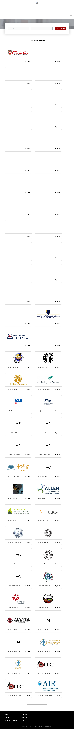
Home (6, 714)
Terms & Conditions (11, 720)
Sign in (23, 720)
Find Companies (61, 28)
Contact (7, 717)
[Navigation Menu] (71, 15)
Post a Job (24, 717)
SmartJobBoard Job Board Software (43, 726)
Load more (37, 703)
